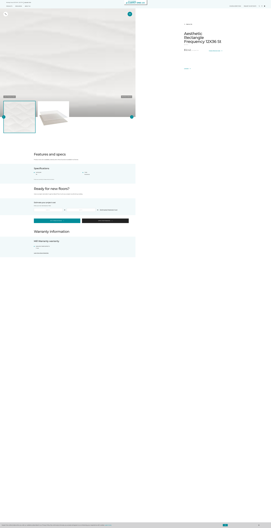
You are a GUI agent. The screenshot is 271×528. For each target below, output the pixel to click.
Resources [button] (18, 6)
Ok (225, 525)
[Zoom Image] (5, 14)
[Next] (131, 117)
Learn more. (108, 525)
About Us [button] (27, 6)
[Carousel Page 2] (53, 117)
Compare (186, 68)
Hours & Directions (235, 6)
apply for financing (104, 220)
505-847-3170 (27, 2)
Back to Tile (189, 24)
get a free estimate (56, 220)
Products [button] (9, 6)
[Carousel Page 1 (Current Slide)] (19, 117)
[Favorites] (262, 6)
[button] (259, 6)
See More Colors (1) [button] (126, 96)
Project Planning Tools (214, 50)
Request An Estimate (250, 6)
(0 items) (264, 6)
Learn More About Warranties (41, 253)
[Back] (3, 117)
